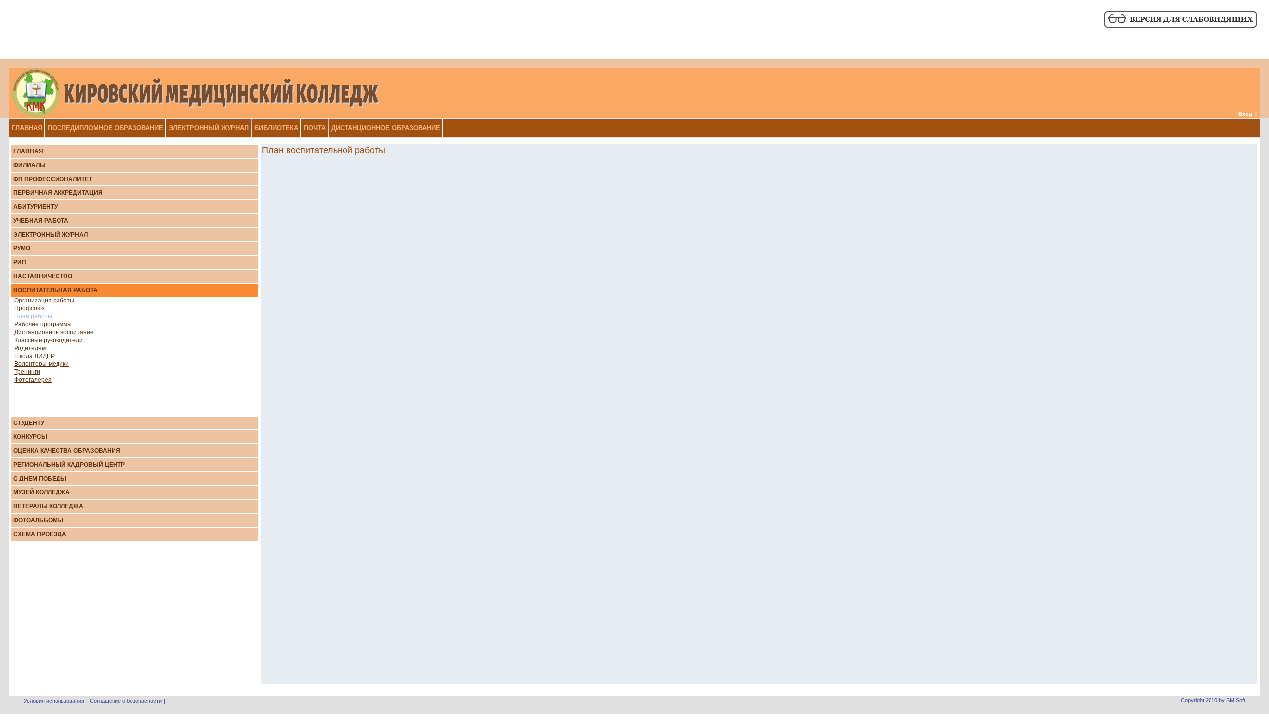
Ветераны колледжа (48, 506)
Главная (28, 151)
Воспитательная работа (55, 290)
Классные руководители (48, 340)
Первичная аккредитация (58, 192)
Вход (1245, 114)
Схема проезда (39, 534)
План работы (33, 316)
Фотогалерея (33, 379)
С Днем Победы (39, 478)
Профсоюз (29, 308)
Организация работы (44, 300)
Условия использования (54, 701)
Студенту (28, 423)
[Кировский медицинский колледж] (195, 116)
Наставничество (42, 276)
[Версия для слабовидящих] (1180, 27)
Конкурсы (30, 436)
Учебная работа (40, 220)
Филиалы (29, 165)
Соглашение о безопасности (126, 701)
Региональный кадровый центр (69, 464)
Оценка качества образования (66, 450)
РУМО (21, 248)
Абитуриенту (35, 206)
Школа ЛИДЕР (34, 356)
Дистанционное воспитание (54, 332)
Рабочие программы (43, 324)
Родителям (30, 348)
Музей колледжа (41, 492)
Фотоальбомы (38, 520)
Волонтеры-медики (41, 364)
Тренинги (27, 371)
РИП (19, 262)
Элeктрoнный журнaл (50, 234)
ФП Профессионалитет (52, 179)
